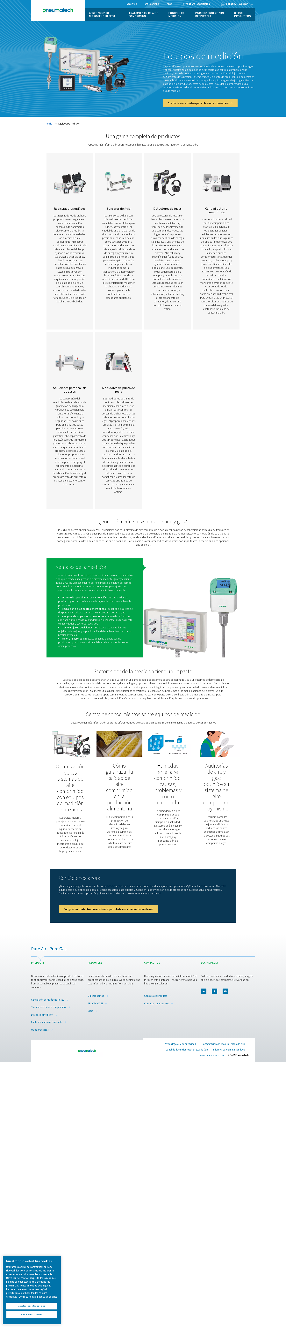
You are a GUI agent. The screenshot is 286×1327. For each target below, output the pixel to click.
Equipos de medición (176, 14)
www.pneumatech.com (212, 1055)
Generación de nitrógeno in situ (102, 14)
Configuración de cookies (215, 1044)
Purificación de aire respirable (210, 14)
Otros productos (242, 14)
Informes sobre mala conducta (229, 1049)
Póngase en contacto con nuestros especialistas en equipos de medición (108, 909)
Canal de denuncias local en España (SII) (187, 1049)
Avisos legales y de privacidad (180, 1044)
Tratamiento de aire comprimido (143, 14)
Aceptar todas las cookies (31, 1305)
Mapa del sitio (238, 1044)
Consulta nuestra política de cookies (38, 1297)
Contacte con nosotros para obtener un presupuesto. (200, 103)
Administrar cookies (31, 1314)
